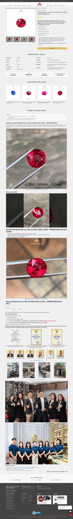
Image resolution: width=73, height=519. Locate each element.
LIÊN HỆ (7, 309)
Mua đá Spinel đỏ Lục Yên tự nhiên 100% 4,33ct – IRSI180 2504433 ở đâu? (20, 119)
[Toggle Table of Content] (64, 115)
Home (6, 8)
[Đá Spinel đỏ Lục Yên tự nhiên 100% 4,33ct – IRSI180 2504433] (9, 39)
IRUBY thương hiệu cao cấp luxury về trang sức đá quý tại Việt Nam (25, 467)
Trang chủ (23, 495)
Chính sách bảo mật (9, 495)
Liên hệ (23, 500)
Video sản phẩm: (11, 117)
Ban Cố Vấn (56, 5)
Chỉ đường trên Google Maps (49, 320)
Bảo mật (30, 497)
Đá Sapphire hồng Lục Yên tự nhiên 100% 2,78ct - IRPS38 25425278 (28, 102)
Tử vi (22, 502)
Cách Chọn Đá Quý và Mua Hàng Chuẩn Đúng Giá (20, 324)
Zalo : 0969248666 (57, 479)
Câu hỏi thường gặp (9, 506)
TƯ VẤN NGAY (52, 48)
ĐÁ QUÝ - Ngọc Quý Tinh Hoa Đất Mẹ (18, 8)
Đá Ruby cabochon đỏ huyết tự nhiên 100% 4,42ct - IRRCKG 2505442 (13, 102)
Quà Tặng (61, 5)
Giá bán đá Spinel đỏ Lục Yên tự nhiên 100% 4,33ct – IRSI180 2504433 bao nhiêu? (21, 118)
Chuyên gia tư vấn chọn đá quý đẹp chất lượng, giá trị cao (23, 468)
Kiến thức (30, 500)
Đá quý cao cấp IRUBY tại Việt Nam (17, 469)
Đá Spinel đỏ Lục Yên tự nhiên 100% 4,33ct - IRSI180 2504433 (43, 102)
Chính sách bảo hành (9, 503)
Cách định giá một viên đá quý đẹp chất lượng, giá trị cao (20, 470)
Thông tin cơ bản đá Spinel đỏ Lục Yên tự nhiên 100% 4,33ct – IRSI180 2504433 (21, 116)
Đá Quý (24, 5)
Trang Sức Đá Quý (17, 5)
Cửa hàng (9, 8)
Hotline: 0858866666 (17, 479)
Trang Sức (29, 5)
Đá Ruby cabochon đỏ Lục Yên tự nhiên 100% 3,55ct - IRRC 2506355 (59, 102)
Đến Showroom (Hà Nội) (10, 508)
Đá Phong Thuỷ (49, 5)
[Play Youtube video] (36, 210)
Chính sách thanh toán (10, 497)
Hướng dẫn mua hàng (10, 505)
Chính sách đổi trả (9, 502)
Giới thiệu (10, 5)
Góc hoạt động (24, 497)
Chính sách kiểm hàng (10, 500)
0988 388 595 (44, 41)
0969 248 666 (56, 43)
